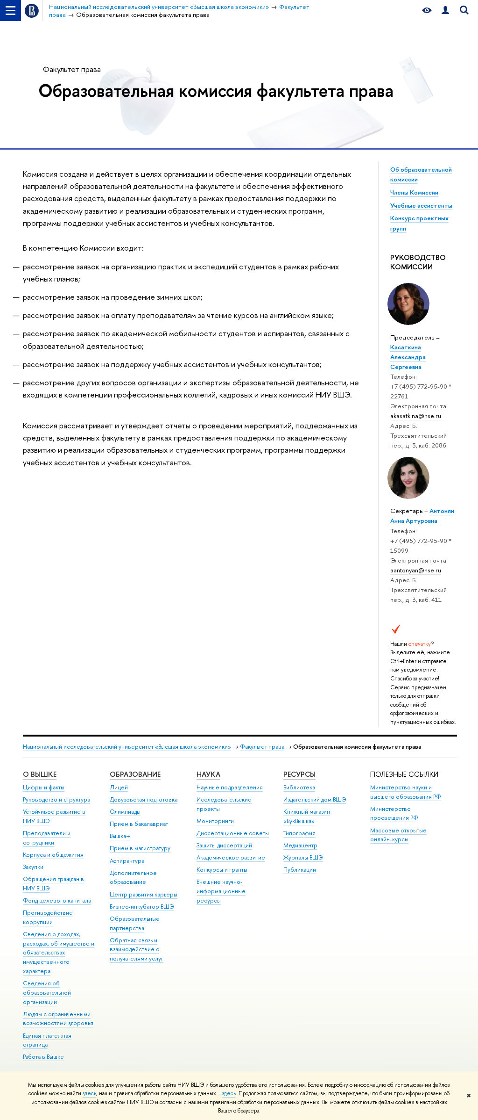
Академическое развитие (231, 857)
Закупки (33, 867)
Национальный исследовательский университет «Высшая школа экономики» (127, 747)
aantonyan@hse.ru (415, 570)
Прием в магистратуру (140, 848)
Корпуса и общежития (53, 855)
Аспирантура (127, 861)
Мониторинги (215, 821)
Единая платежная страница (47, 1040)
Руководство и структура (56, 799)
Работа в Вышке (43, 1057)
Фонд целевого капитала (57, 900)
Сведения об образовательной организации (47, 992)
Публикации (299, 870)
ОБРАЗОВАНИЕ (135, 774)
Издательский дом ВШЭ (314, 799)
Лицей (119, 787)
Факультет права (72, 69)
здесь (89, 1093)
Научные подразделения (230, 787)
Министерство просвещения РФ (394, 813)
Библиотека (299, 787)
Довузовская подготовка (143, 799)
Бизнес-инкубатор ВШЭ (142, 906)
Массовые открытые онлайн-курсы (398, 835)
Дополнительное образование (133, 877)
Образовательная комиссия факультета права (216, 90)
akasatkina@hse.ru (415, 416)
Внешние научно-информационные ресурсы (221, 891)
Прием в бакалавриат (139, 824)
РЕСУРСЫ (299, 774)
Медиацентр (300, 845)
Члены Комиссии (414, 192)
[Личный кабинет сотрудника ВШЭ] (445, 10)
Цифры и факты (43, 787)
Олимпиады (125, 812)
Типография (299, 833)
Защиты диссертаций (224, 845)
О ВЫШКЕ (39, 774)
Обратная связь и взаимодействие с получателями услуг (136, 949)
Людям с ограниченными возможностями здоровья (58, 1018)
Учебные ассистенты (421, 205)
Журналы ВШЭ (303, 857)
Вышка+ (120, 836)
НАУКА (208, 774)
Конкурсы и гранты (222, 870)
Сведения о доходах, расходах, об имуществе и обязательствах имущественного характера (58, 952)
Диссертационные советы (233, 833)
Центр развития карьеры (143, 894)
